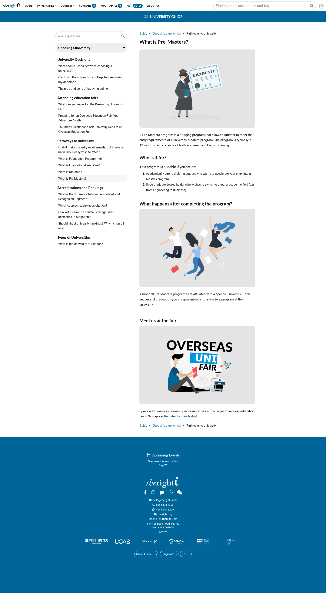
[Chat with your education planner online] (162, 492)
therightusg (165, 514)
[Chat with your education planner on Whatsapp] (171, 492)
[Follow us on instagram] (153, 492)
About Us (153, 5)
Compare (87, 5)
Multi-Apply (111, 5)
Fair (134, 5)
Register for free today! (180, 416)
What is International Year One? (79, 165)
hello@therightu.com (165, 500)
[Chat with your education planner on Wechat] (179, 492)
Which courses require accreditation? (82, 205)
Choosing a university (166, 33)
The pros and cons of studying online (83, 88)
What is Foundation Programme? (80, 159)
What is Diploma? (70, 172)
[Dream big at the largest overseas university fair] (197, 364)
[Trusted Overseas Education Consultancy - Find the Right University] (163, 482)
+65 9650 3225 (165, 509)
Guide (28, 5)
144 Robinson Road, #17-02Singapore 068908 (163, 525)
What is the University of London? (80, 244)
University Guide (166, 16)
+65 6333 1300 (165, 504)
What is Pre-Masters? (72, 178)
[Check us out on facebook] (145, 492)
